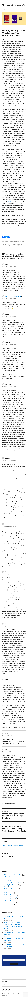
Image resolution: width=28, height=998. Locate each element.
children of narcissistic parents (12, 877)
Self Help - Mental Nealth (14, 245)
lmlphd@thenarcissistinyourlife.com (12, 845)
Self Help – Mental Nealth (11, 901)
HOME (4, 977)
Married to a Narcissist (10, 889)
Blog (3, 984)
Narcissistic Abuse (12, 244)
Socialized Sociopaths (10, 903)
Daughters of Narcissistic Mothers (13, 883)
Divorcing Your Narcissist (11, 242)
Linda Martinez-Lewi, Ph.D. (10, 241)
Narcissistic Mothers (9, 895)
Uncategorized (8, 905)
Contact (4, 981)
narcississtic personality (10, 891)
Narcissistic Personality (10, 897)
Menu (4, 9)
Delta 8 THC (10, 201)
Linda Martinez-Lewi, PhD (13, 296)
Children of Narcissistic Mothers (13, 875)
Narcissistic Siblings (9, 899)
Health (5, 887)
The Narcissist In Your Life (13, 5)
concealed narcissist (9, 879)
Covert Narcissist (8, 881)
